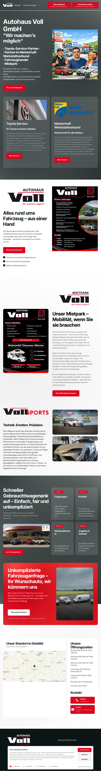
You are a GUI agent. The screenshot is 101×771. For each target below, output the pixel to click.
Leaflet (42, 681)
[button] (34, 666)
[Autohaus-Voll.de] (8, 5)
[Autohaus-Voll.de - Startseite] (18, 740)
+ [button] (6, 653)
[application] (34, 666)
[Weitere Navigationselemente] (40, 5)
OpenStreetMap (50, 681)
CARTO (63, 681)
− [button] (6, 656)
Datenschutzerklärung (84, 766)
